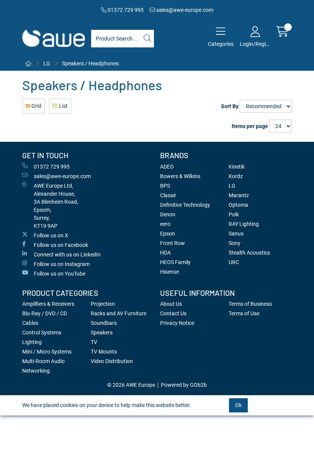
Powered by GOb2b (184, 385)
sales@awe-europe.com (184, 10)
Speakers (102, 332)
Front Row (172, 243)
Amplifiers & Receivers (48, 304)
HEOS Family (175, 262)
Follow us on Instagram (62, 264)
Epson (167, 233)
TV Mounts (104, 352)
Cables (30, 323)
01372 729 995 (125, 10)
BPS (165, 186)
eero (165, 224)
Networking (36, 371)
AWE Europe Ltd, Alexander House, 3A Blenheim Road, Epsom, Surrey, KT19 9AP (56, 206)
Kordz (236, 176)
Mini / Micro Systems (47, 352)
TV (94, 342)
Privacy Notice (177, 323)
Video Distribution (112, 361)
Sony (234, 243)
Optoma (238, 205)
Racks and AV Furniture (118, 313)
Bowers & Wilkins (180, 176)
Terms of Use (244, 313)
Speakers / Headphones (90, 63)
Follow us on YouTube (59, 274)
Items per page (250, 126)
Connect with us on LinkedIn (67, 254)
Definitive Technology (185, 205)
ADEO (167, 167)
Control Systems (41, 332)
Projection (103, 304)
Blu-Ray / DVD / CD (44, 313)
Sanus (236, 233)
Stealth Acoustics (249, 253)
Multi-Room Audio (43, 361)
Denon (167, 214)
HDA (165, 253)
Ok (238, 405)
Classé (168, 195)
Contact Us (173, 313)
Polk (234, 214)
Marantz (239, 195)
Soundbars (104, 323)
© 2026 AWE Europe (131, 385)
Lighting (32, 342)
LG (46, 63)
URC (234, 262)
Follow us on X (51, 235)
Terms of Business (250, 304)
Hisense (169, 272)
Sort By (230, 106)
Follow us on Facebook (61, 245)
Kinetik (237, 167)
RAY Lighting (244, 224)
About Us (171, 304)
